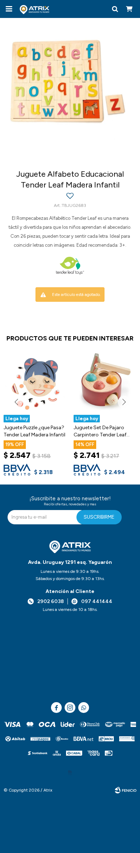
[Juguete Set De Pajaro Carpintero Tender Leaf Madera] (105, 381)
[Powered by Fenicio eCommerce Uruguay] (125, 790)
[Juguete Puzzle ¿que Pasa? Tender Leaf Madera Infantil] (35, 381)
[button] (115, 9)
